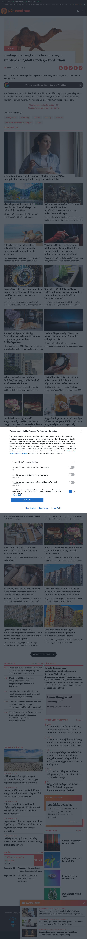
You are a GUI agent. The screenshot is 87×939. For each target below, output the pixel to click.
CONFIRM (27, 500)
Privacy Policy (56, 508)
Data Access (43, 508)
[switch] (72, 467)
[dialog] (43, 469)
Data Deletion (31, 508)
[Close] (82, 431)
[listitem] (43, 462)
